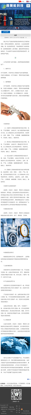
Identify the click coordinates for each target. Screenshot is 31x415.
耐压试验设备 (17, 385)
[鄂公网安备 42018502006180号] (26, 409)
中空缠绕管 (21, 383)
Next (29, 20)
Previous (1, 20)
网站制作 (16, 409)
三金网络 (19, 409)
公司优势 (5, 32)
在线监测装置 (8, 385)
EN (30, 1)
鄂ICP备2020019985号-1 (11, 409)
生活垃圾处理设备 (12, 383)
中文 (23, 1)
